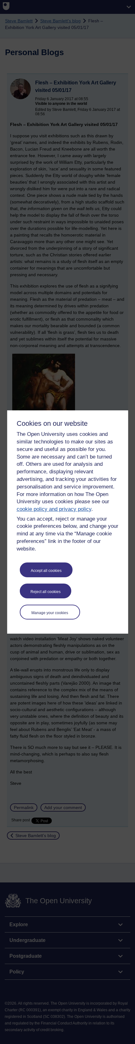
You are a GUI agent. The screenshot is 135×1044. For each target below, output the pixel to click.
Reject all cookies (45, 592)
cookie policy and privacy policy (54, 509)
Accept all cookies (46, 570)
